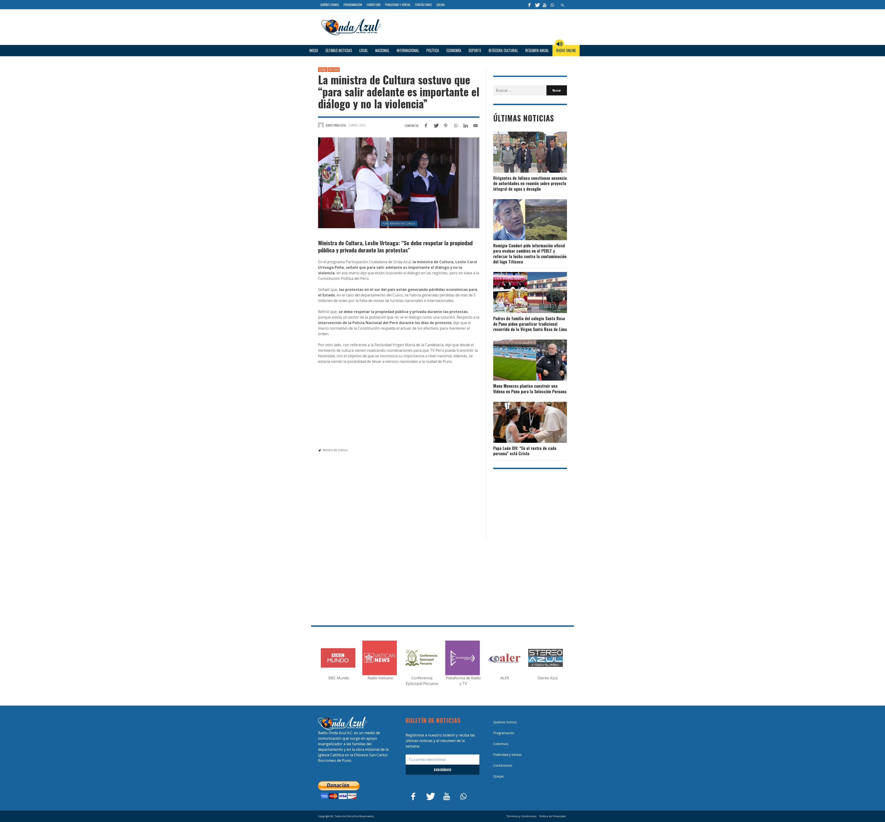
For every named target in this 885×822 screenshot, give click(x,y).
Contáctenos (502, 765)
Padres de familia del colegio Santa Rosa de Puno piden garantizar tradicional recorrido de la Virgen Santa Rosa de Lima (530, 323)
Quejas (498, 776)
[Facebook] (529, 4)
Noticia (334, 69)
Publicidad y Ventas (507, 754)
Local (322, 69)
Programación (503, 733)
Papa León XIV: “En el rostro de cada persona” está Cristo (524, 450)
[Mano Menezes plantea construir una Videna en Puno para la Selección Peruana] (523, 360)
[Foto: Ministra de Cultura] (398, 182)
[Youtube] (544, 4)
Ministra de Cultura (335, 450)
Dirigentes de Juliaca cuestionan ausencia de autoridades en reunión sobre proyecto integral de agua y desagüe (530, 183)
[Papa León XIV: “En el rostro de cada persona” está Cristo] (523, 422)
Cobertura (500, 744)
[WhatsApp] (552, 4)
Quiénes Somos (505, 722)
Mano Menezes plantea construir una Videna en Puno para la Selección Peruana (529, 388)
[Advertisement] (476, 26)
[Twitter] (537, 4)
